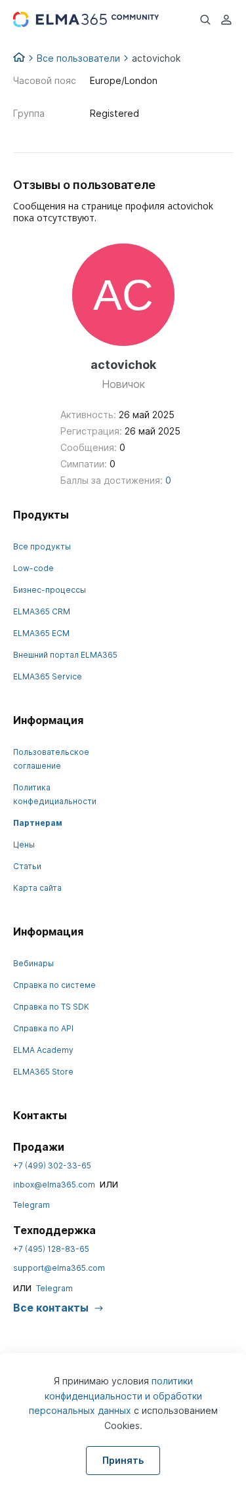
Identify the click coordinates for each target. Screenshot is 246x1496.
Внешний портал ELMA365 (65, 655)
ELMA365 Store (43, 1072)
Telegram (31, 1205)
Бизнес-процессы (49, 590)
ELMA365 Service (47, 676)
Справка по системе (54, 985)
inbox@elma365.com (54, 1184)
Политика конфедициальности (54, 794)
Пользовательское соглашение (51, 759)
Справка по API (43, 1028)
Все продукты (42, 546)
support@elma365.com (59, 1268)
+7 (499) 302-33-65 (52, 1165)
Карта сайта (37, 888)
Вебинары (33, 963)
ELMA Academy (43, 1050)
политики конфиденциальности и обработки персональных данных (115, 1395)
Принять (123, 1460)
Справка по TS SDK (51, 1007)
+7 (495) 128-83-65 (51, 1249)
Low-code (33, 568)
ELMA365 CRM (41, 611)
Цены (24, 844)
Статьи (27, 866)
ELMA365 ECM (41, 633)
